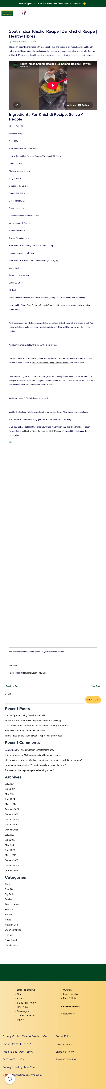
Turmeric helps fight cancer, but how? (48, 765)
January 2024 (11, 814)
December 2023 (12, 819)
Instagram (32, 673)
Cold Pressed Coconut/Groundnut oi (43, 305)
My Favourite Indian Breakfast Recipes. (35, 750)
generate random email (16, 765)
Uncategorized (12, 945)
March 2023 (10, 855)
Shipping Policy (65, 1051)
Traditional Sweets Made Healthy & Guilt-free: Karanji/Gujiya (33, 720)
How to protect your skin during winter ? (35, 770)
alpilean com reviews (15, 760)
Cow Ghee (10, 889)
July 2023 (9, 835)
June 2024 (10, 789)
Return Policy (63, 1036)
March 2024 (10, 804)
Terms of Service (66, 1059)
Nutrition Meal (11, 925)
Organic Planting (13, 930)
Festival (8, 899)
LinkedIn (23, 673)
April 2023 (10, 850)
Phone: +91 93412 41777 (17, 1044)
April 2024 (10, 799)
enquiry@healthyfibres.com (19, 1067)
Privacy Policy (64, 1044)
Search (8, 694)
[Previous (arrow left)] (5, 544)
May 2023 (9, 845)
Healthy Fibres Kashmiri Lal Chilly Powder (42, 431)
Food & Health (12, 904)
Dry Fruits (9, 894)
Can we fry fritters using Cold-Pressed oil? (25, 715)
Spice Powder (11, 940)
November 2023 (12, 824)
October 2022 (11, 870)
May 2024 (9, 794)
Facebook (13, 673)
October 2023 (11, 829)
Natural (8, 919)
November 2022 (12, 865)
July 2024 (9, 784)
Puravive (9, 770)
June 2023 (10, 840)
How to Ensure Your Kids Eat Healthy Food (25, 730)
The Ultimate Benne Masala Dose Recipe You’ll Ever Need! (33, 735)
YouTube (42, 673)
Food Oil (9, 909)
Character (9, 884)
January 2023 (11, 860)
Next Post (97, 686)
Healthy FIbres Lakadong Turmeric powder (50, 362)
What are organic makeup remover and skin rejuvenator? (56, 760)
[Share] (85, 3)
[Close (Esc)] (95, 3)
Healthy (8, 914)
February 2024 (12, 809)
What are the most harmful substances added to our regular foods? (36, 725)
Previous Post (11, 686)
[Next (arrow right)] (101, 544)
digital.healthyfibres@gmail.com (22, 1074)
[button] (81, 13)
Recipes (9, 935)
